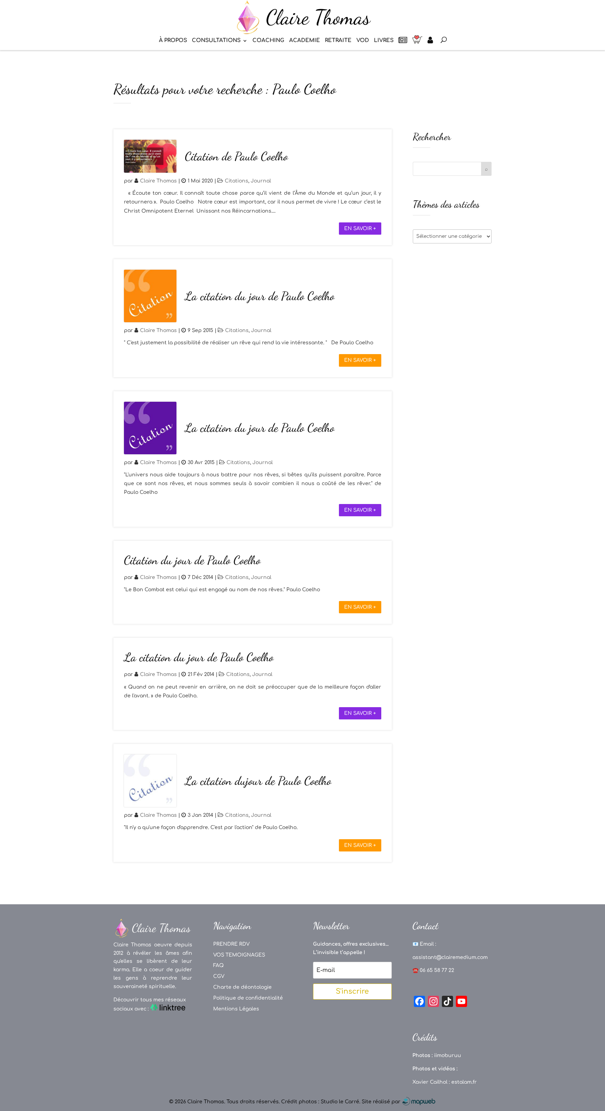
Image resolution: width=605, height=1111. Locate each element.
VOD (362, 40)
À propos (173, 40)
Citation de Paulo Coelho (236, 156)
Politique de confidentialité (248, 998)
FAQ (218, 965)
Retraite (338, 40)
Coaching (268, 40)
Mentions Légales (236, 1009)
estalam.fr (464, 1082)
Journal (261, 181)
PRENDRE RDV (231, 944)
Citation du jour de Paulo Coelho (192, 560)
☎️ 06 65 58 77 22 (433, 970)
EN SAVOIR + (360, 228)
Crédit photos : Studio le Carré (320, 1101)
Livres (384, 40)
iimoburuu (447, 1055)
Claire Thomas (158, 181)
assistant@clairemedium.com (450, 957)
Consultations (216, 40)
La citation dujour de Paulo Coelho (258, 781)
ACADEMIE (304, 40)
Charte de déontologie (242, 987)
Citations (236, 181)
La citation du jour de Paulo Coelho (259, 296)
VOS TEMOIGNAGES (239, 955)
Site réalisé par (382, 1101)
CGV (218, 976)
